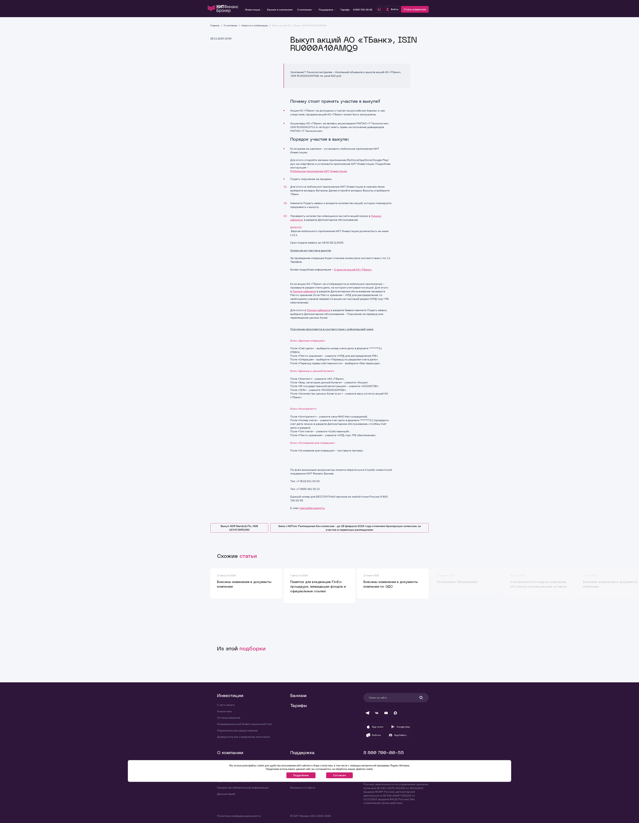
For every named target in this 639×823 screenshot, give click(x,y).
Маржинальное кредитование (237, 730)
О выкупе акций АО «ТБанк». (353, 269)
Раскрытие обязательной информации (243, 787)
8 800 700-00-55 (362, 9)
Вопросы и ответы (302, 787)
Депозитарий (226, 794)
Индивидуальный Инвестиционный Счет (244, 724)
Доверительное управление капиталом (243, 736)
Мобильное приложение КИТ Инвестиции (318, 171)
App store (377, 726)
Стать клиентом (415, 9)
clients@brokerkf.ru (312, 508)
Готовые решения (228, 717)
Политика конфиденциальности (238, 816)
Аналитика (224, 711)
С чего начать (226, 704)
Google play (403, 726)
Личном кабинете (304, 291)
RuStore (376, 735)
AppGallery (400, 735)
